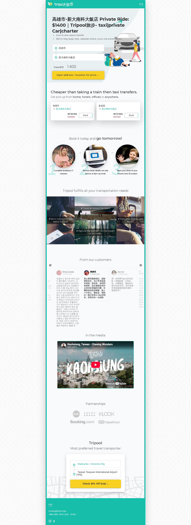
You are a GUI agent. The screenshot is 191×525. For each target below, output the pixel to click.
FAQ (50, 504)
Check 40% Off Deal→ (95, 483)
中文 (141, 4)
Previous (50, 265)
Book (85, 115)
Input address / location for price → (78, 75)
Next (140, 265)
